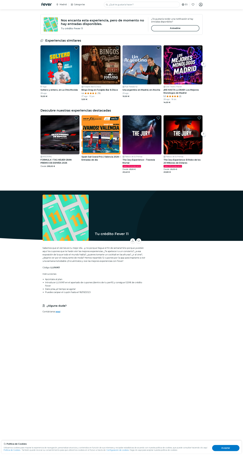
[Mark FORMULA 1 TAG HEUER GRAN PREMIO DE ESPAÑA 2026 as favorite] (76, 118)
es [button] (186, 4)
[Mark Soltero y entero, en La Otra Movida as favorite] (76, 48)
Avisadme (175, 28)
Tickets (174, 239)
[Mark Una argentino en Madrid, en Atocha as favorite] (158, 48)
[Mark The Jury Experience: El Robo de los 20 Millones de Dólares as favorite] (199, 118)
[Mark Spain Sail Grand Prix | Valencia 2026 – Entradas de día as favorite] (117, 118)
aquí (58, 311)
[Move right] (203, 63)
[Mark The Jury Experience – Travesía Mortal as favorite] (158, 118)
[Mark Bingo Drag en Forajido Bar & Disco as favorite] (117, 48)
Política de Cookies (12, 450)
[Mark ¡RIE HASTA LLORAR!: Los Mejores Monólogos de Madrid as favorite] (199, 48)
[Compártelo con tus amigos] (132, 240)
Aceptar (225, 448)
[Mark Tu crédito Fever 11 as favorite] (138, 240)
